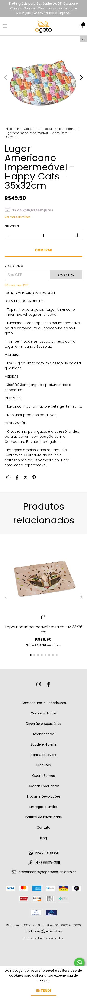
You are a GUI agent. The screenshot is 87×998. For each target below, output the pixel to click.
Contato (43, 827)
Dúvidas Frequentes (44, 786)
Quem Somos (43, 775)
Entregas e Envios (43, 806)
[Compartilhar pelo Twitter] (25, 477)
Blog (43, 838)
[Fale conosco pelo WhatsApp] (79, 963)
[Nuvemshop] (43, 932)
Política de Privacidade (43, 817)
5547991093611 (47, 853)
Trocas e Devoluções (43, 796)
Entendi (43, 990)
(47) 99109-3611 (47, 862)
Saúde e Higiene (44, 744)
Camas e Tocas (43, 713)
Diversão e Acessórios (43, 723)
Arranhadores (44, 734)
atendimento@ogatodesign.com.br (47, 872)
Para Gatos (24, 129)
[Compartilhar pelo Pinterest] (34, 477)
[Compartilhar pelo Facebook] (17, 477)
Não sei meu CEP (16, 285)
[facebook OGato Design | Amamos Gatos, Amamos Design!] (48, 684)
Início (8, 129)
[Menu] (8, 26)
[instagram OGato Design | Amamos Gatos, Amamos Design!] (38, 684)
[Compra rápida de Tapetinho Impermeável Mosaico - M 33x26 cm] (43, 617)
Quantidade (12, 226)
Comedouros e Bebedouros (57, 129)
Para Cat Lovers (43, 754)
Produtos (43, 765)
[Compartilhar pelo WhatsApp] (8, 477)
